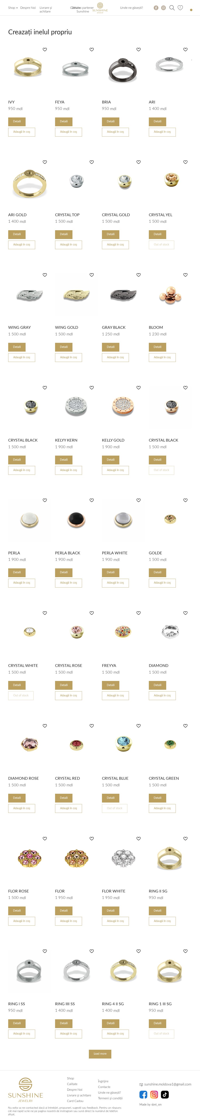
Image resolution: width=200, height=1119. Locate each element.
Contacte (104, 1087)
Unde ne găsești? (131, 7)
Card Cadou (75, 1101)
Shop (11, 7)
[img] (172, 7)
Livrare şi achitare (79, 1095)
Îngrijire (103, 1081)
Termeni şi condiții (110, 1098)
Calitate (75, 7)
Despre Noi (28, 7)
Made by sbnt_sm (150, 1104)
